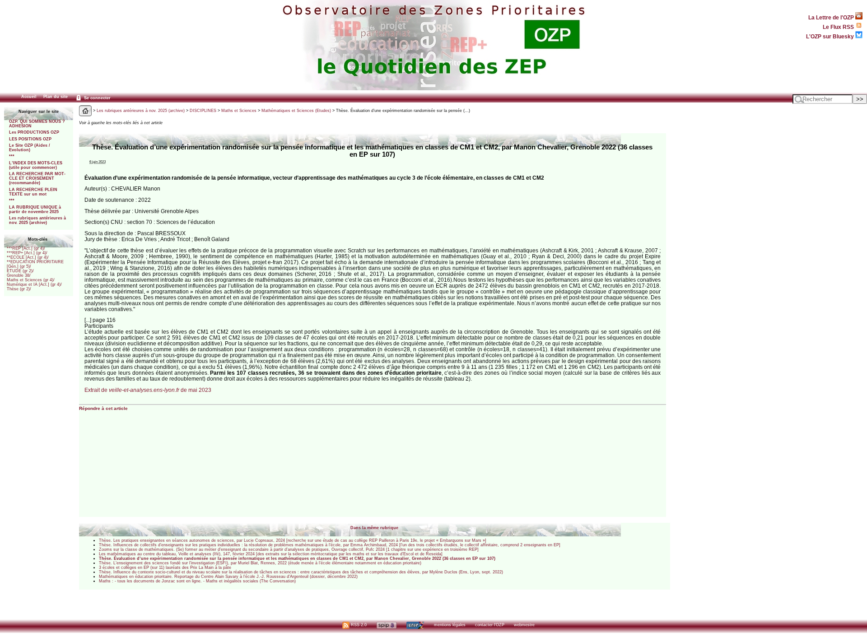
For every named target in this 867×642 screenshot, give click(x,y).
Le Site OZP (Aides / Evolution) (29, 147)
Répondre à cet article (103, 408)
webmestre (524, 625)
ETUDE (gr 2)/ (20, 271)
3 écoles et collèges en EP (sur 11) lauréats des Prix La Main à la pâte (165, 567)
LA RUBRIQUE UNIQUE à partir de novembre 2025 (35, 209)
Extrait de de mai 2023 (147, 390)
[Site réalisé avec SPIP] (386, 625)
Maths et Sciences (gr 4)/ (31, 280)
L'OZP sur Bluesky (830, 36)
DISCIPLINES (203, 110)
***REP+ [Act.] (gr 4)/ (27, 253)
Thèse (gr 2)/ (19, 289)
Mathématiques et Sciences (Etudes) (296, 110)
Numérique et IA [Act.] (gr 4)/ (34, 284)
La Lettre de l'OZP (831, 17)
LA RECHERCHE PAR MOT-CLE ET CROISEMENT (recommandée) (37, 178)
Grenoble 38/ (19, 275)
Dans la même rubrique (374, 528)
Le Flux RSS (839, 27)
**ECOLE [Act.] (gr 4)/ (28, 257)
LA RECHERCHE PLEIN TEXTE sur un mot (33, 191)
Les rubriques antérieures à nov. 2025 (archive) (37, 220)
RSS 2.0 (358, 625)
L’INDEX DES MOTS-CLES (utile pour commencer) (35, 165)
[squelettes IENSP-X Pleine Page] (415, 625)
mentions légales (450, 625)
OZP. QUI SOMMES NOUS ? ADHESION (37, 123)
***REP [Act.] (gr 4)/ (26, 248)
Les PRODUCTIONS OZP (34, 132)
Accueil (29, 96)
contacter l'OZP (489, 625)
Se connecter (97, 98)
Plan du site (55, 96)
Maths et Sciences (238, 110)
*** (11, 156)
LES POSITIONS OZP (30, 139)
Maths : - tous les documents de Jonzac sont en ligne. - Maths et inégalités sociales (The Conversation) (197, 581)
